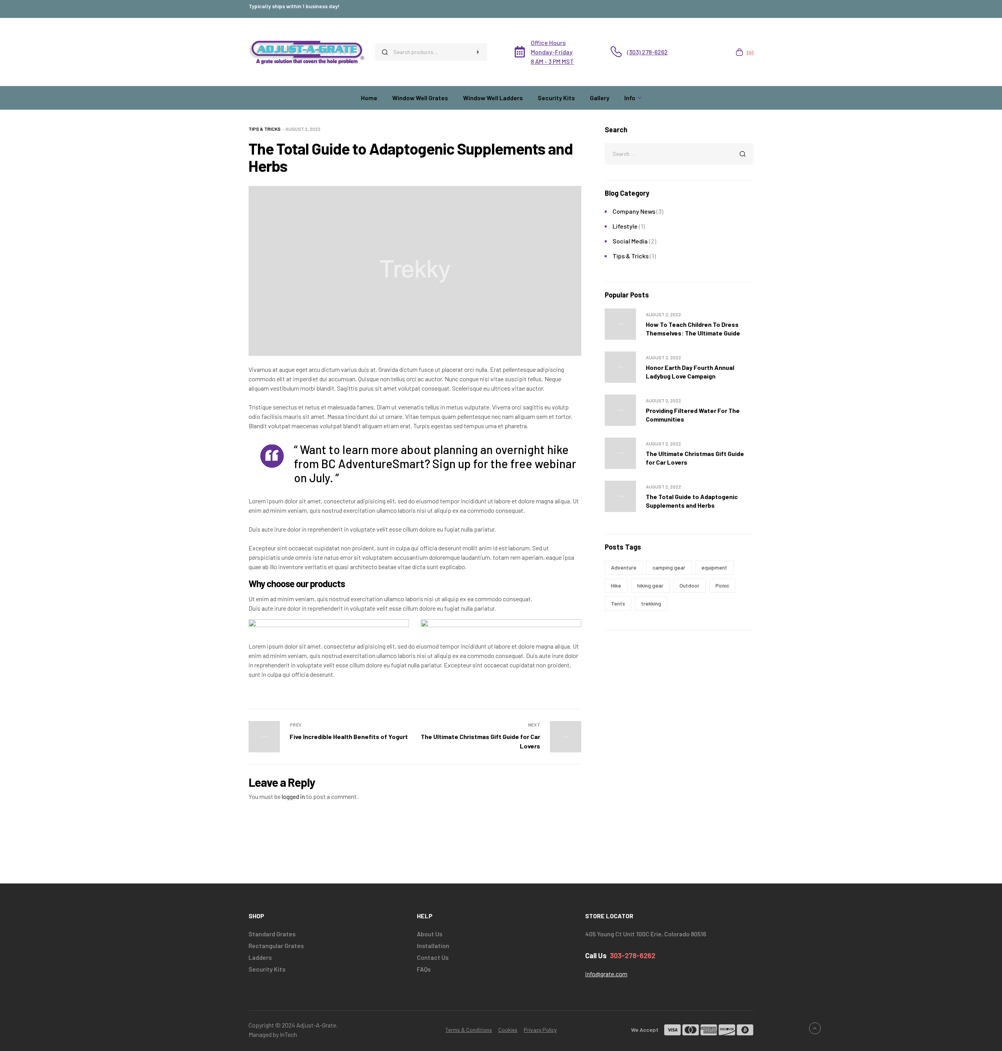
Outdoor (689, 585)
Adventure (623, 567)
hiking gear (650, 585)
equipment (714, 567)
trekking (651, 603)
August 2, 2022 (303, 129)
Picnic (722, 585)
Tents (618, 603)
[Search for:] (679, 153)
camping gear (668, 567)
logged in (293, 796)
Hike (616, 585)
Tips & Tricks (265, 129)
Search (477, 52)
